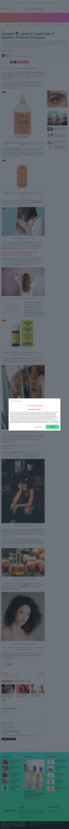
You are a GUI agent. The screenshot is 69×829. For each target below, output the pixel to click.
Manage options (38, 426)
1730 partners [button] (18, 412)
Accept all (52, 426)
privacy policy (52, 422)
